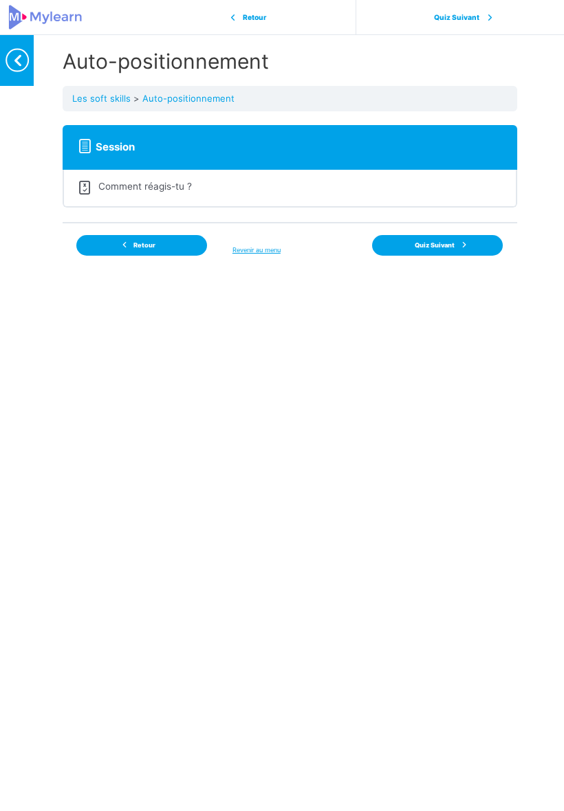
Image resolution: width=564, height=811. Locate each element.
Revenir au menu (256, 250)
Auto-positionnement (188, 98)
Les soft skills (101, 98)
